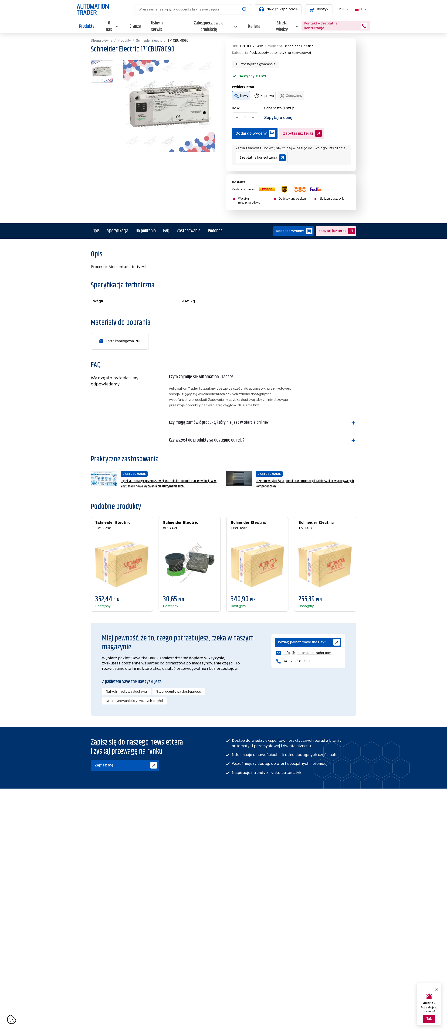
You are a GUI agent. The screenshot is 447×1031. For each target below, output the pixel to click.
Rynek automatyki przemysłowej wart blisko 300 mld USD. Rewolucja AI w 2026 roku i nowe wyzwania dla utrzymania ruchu (169, 484)
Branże (135, 26)
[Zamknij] (436, 989)
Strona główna (101, 40)
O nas (109, 26)
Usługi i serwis (157, 26)
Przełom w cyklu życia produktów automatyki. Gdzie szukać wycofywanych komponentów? (305, 484)
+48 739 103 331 (297, 661)
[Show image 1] (102, 71)
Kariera (254, 26)
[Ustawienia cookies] (12, 1019)
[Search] (244, 9)
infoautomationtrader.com (303, 653)
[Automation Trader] (93, 9)
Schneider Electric (149, 40)
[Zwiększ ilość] (253, 117)
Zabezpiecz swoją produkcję (209, 26)
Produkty (86, 26)
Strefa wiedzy (282, 26)
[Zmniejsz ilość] (237, 117)
